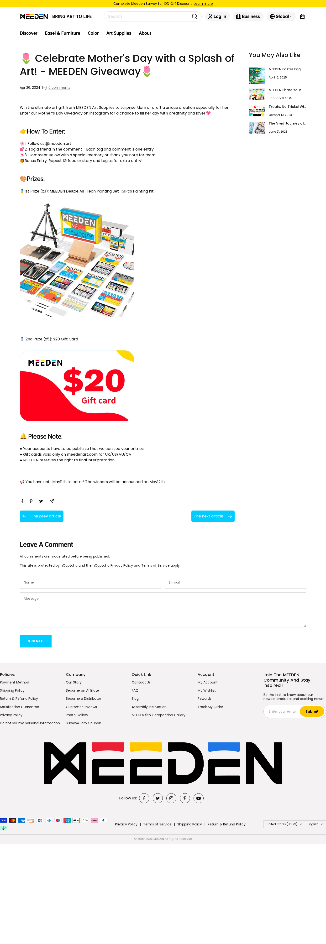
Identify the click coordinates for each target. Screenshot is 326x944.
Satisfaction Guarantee (19, 706)
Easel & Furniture (62, 33)
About (145, 33)
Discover (28, 33)
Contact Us (141, 682)
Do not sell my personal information (30, 723)
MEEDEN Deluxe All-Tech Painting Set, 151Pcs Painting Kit (102, 191)
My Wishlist (207, 690)
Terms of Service (155, 565)
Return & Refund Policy (19, 698)
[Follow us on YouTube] (198, 798)
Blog (135, 698)
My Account (208, 682)
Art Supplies (118, 33)
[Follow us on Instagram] (171, 798)
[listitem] (22, 501)
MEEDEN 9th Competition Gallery (158, 715)
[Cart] (302, 16)
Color (93, 33)
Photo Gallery (77, 715)
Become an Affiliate (82, 690)
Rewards (204, 698)
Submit (35, 641)
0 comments (59, 87)
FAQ (135, 690)
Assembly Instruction (149, 706)
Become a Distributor (83, 698)
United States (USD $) (282, 824)
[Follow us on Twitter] (158, 798)
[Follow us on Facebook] (144, 798)
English (313, 824)
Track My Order (210, 706)
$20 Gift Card (65, 339)
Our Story (74, 682)
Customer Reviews (81, 706)
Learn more (203, 3)
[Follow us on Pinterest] (185, 798)
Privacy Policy (121, 565)
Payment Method (14, 682)
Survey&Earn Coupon (83, 723)
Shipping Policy (12, 690)
